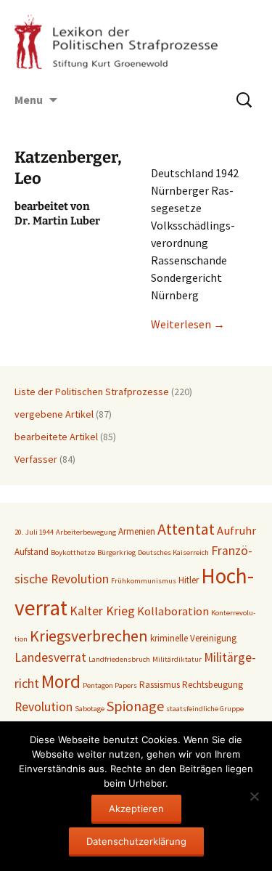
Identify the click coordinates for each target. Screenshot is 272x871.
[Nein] (254, 796)
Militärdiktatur (177, 659)
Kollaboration (173, 611)
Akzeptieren (136, 808)
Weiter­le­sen (188, 324)
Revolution (44, 707)
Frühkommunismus (143, 581)
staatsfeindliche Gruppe (205, 708)
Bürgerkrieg (116, 552)
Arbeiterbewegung (86, 532)
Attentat (186, 529)
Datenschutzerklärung (136, 841)
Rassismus (159, 684)
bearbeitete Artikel (56, 436)
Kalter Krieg (102, 611)
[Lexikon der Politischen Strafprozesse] (136, 42)
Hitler (188, 580)
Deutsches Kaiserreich (173, 552)
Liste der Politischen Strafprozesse (92, 391)
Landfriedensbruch (119, 659)
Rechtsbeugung (212, 684)
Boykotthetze (73, 552)
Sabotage (89, 708)
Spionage (135, 706)
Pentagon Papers (110, 685)
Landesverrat (50, 657)
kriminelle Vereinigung (193, 638)
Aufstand (32, 552)
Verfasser (36, 459)
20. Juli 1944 (34, 532)
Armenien (136, 531)
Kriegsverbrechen (89, 635)
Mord (61, 681)
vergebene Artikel (54, 414)
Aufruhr (236, 530)
